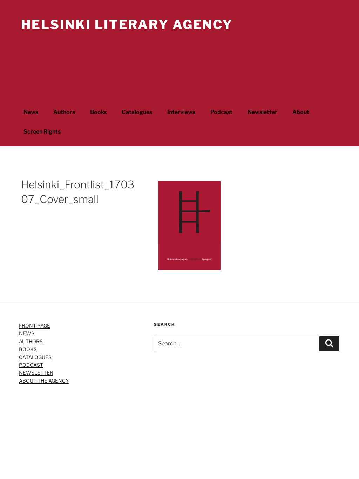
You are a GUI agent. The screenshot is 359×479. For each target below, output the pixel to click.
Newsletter (262, 112)
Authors (64, 112)
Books (98, 112)
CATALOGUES (35, 357)
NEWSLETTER (36, 373)
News (30, 112)
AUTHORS (31, 341)
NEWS (26, 333)
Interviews (181, 112)
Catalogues (137, 112)
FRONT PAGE (34, 326)
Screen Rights (42, 131)
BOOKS (28, 349)
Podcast (221, 112)
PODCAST (31, 365)
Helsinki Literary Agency (127, 24)
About (300, 112)
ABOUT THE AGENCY (44, 381)
